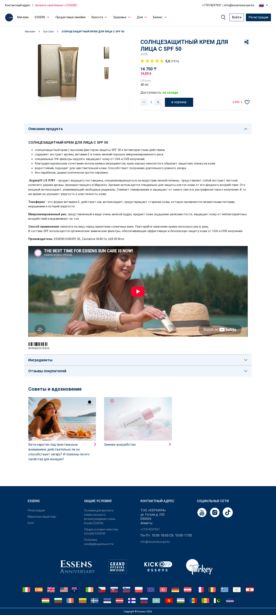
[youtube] (202, 512)
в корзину (178, 102)
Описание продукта (45, 129)
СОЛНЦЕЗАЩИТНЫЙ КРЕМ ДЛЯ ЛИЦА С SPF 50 (92, 31)
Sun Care (48, 31)
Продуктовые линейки (70, 17)
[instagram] (215, 512)
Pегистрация (36, 510)
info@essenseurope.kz (239, 5)
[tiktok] (228, 512)
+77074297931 (212, 5)
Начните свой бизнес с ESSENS (56, 5)
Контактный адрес (18, 5)
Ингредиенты (40, 360)
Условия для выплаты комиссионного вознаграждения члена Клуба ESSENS (99, 517)
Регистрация (258, 17)
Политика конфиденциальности (98, 542)
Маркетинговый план (42, 516)
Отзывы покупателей (47, 371)
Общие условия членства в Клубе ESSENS (101, 531)
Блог (31, 523)
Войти (236, 17)
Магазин (23, 17)
